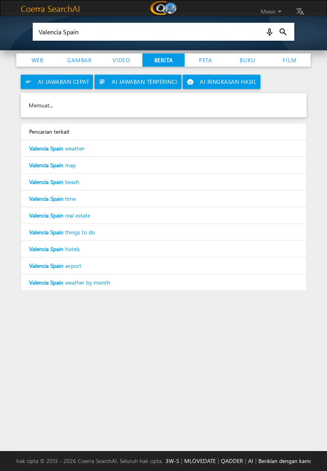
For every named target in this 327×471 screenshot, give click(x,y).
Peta (205, 60)
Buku (247, 60)
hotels (54, 249)
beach (54, 182)
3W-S (172, 461)
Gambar (79, 60)
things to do (62, 232)
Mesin (272, 11)
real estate (59, 215)
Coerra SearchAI (50, 8)
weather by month (69, 282)
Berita (163, 60)
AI (250, 461)
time (52, 198)
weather (57, 148)
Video (121, 60)
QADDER (232, 461)
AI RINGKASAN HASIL (221, 81)
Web (37, 60)
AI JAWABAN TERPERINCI (137, 81)
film (289, 60)
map (52, 165)
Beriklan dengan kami (284, 461)
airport (55, 265)
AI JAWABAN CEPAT (57, 81)
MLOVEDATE (200, 461)
